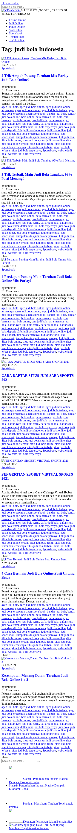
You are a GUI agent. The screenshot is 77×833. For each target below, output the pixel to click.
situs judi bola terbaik (39, 147)
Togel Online (16, 40)
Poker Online (17, 26)
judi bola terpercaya (28, 133)
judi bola (63, 127)
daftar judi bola (49, 123)
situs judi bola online (52, 140)
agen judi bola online (32, 106)
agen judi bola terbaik (54, 110)
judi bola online (56, 130)
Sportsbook (15, 33)
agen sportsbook (35, 113)
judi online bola (50, 133)
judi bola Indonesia (34, 130)
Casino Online (17, 20)
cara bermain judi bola (49, 117)
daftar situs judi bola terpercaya (38, 127)
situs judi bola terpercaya (26, 150)
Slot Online (15, 30)
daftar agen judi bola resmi (23, 123)
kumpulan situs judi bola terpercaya (37, 137)
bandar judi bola (56, 113)
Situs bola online (11, 140)
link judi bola (67, 137)
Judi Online (16, 23)
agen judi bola (9, 106)
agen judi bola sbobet (27, 110)
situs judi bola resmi (41, 143)
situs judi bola (31, 140)
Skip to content (10, 3)
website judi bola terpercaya (24, 153)
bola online (27, 117)
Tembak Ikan (16, 36)
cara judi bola (39, 120)
